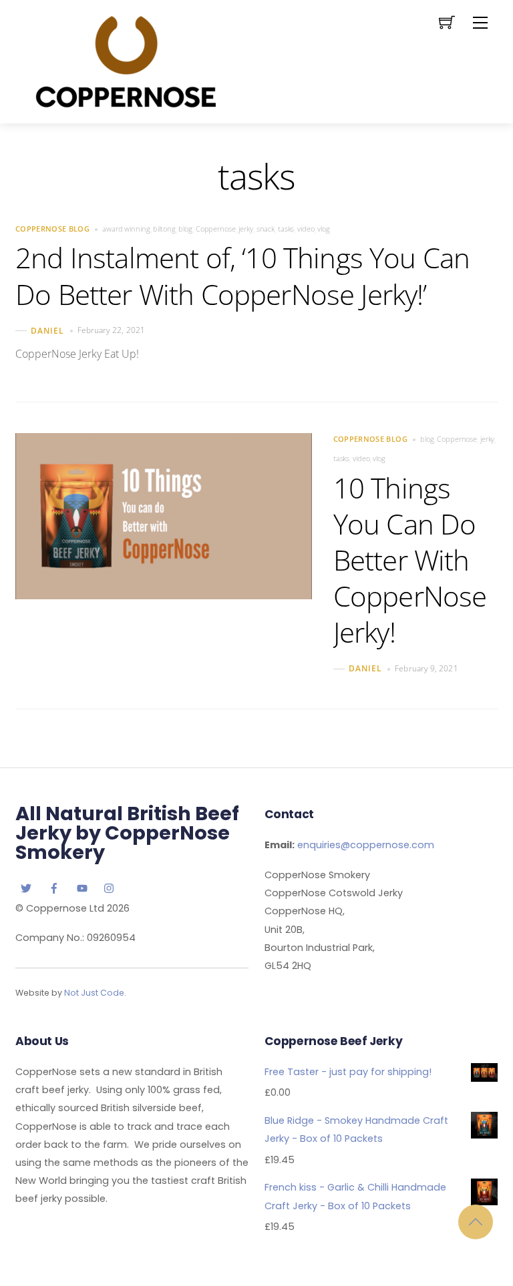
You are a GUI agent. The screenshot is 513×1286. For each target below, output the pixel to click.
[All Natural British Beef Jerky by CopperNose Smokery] (126, 59)
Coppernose (216, 229)
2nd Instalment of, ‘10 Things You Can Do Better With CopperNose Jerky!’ (242, 275)
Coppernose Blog (52, 229)
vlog (323, 229)
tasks (286, 229)
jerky (245, 229)
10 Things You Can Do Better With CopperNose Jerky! (410, 560)
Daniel (47, 330)
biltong (164, 229)
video (305, 229)
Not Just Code (94, 992)
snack (265, 229)
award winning (126, 229)
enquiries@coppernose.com (365, 845)
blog (185, 229)
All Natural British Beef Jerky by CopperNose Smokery (127, 833)
